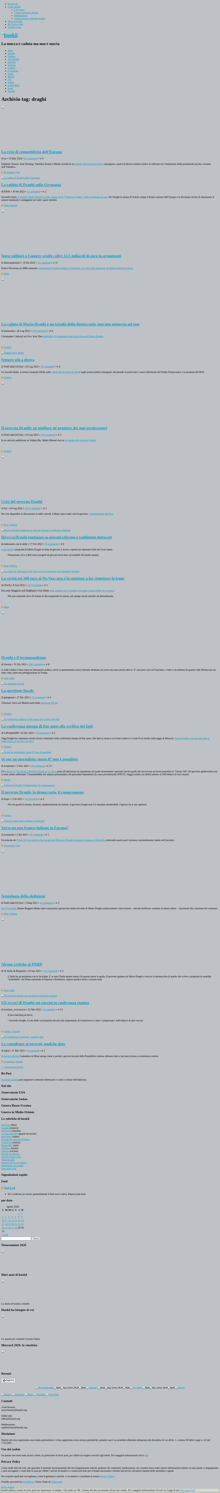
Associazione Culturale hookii (29, 18)
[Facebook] (18, 1394)
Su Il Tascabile (8, 908)
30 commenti (37, 766)
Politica (11, 56)
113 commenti (50, 971)
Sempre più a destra (17, 360)
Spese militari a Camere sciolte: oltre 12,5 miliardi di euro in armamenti (61, 256)
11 (6, 1220)
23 (22, 1224)
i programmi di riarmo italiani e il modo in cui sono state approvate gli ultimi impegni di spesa (85, 268)
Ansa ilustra (7, 549)
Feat (17, 172)
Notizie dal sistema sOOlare (15, 1139)
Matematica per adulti (12, 1165)
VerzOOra (6, 1142)
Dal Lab (9, 1188)
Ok (181, 1490)
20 (12, 1224)
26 (9, 1227)
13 (12, 1220)
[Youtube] (39, 1394)
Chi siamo (19, 9)
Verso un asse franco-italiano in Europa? (34, 828)
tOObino (5, 1148)
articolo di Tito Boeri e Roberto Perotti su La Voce (30, 771)
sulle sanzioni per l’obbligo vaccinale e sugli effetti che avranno (82, 590)
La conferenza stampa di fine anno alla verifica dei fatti (47, 726)
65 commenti (51, 544)
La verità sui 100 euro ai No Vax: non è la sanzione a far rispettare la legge (62, 578)
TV (9, 79)
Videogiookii (7, 1159)
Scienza (12, 65)
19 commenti (31, 799)
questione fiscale (49, 702)
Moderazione (21, 15)
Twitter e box (14, 27)
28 (16, 1227)
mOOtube (6, 1136)
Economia (13, 71)
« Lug (5, 1234)
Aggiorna (10, 1380)
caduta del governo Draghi (64, 372)
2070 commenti (33, 508)
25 (6, 1227)
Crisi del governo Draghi (21, 501)
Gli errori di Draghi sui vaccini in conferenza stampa (45, 1003)
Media (11, 76)
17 (3, 1224)
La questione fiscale (17, 690)
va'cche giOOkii (9, 1133)
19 (9, 1224)
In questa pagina (9, 1079)
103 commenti (48, 434)
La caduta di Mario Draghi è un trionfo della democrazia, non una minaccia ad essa (70, 324)
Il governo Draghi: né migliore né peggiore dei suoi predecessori (54, 428)
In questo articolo (10, 1056)
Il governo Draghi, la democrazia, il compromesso (42, 792)
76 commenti (47, 366)
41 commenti (30, 158)
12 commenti (42, 732)
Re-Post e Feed (15, 24)
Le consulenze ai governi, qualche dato (33, 1044)
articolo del (89, 164)
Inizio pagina (7, 1487)
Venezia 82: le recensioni (14, 1162)
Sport (10, 73)
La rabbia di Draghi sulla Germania (31, 185)
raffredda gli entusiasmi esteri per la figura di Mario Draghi (73, 336)
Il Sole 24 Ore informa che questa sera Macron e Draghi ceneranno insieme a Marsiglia (60, 840)
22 (19, 1224)
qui (146, 1455)
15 (19, 1220)
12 (9, 1220)
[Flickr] (29, 1394)
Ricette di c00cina (10, 1154)
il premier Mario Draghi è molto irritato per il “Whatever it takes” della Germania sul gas (62, 197)
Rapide (11, 91)
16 (22, 1220)
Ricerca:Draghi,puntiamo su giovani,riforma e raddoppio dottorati (56, 537)
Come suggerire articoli (26, 12)
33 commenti (44, 262)
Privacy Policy (107, 1476)
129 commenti (39, 331)
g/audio (5, 1128)
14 (16, 1220)
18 (6, 1224)
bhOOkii (5, 1125)
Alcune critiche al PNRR (21, 964)
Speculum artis (8, 1168)
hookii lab (13, 4)
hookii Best (13, 85)
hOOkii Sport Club (11, 1157)
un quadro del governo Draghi (80, 440)
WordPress (28, 1481)
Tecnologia (13, 59)
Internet (11, 62)
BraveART (7, 1145)
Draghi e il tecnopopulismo (23, 657)
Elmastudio (56, 1481)
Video (11, 82)
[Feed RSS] (52, 1394)
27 (12, 1227)
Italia (10, 50)
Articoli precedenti (12, 1067)
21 (16, 1224)
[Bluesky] (6, 1394)
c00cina (5, 1151)
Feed (10, 88)
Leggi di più (189, 1490)
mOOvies (6, 1130)
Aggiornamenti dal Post (101, 513)
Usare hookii (14, 6)
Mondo (11, 53)
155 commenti (34, 585)
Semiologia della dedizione (23, 896)
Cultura (11, 68)
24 (3, 1227)
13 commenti (33, 191)
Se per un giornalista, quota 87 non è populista (39, 759)
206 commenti (36, 664)
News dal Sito (15, 21)
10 (3, 1220)
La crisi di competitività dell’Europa (31, 152)
